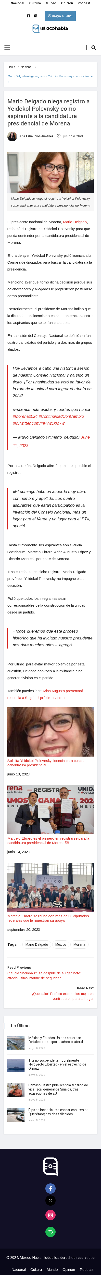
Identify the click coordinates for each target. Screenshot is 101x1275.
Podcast (84, 3)
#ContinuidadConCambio (61, 416)
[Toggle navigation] (7, 47)
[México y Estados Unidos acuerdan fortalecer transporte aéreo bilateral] (16, 1043)
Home (11, 66)
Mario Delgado (75, 222)
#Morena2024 (25, 416)
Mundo (51, 3)
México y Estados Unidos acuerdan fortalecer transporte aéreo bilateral (55, 1040)
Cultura (35, 3)
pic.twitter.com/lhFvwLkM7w (38, 423)
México (60, 944)
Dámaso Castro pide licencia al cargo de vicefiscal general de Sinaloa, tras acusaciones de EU (58, 1089)
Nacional (17, 3)
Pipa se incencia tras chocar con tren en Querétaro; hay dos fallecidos (58, 1112)
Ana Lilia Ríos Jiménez (36, 136)
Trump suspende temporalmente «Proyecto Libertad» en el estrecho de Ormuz (57, 1064)
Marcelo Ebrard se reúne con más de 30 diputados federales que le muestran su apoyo (48, 918)
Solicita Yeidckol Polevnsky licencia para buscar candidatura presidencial (46, 763)
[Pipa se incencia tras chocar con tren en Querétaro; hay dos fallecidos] (16, 1115)
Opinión (67, 3)
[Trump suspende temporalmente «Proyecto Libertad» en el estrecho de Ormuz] (16, 1065)
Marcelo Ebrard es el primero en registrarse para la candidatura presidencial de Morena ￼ (48, 840)
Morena (79, 944)
